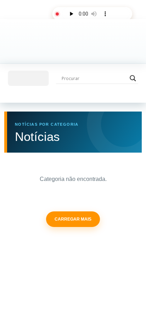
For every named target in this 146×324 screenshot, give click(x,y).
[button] (28, 78)
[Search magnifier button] (133, 78)
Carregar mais (73, 219)
